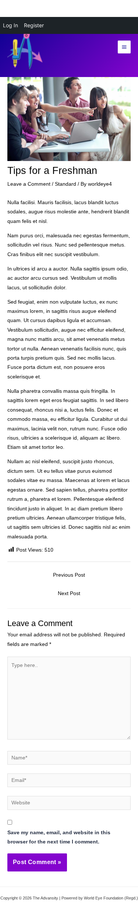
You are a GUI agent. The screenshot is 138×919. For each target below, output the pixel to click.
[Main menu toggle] (124, 47)
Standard (65, 184)
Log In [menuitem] (10, 25)
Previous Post (69, 575)
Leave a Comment (28, 184)
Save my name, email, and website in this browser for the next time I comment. (58, 837)
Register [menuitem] (34, 25)
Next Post (69, 593)
